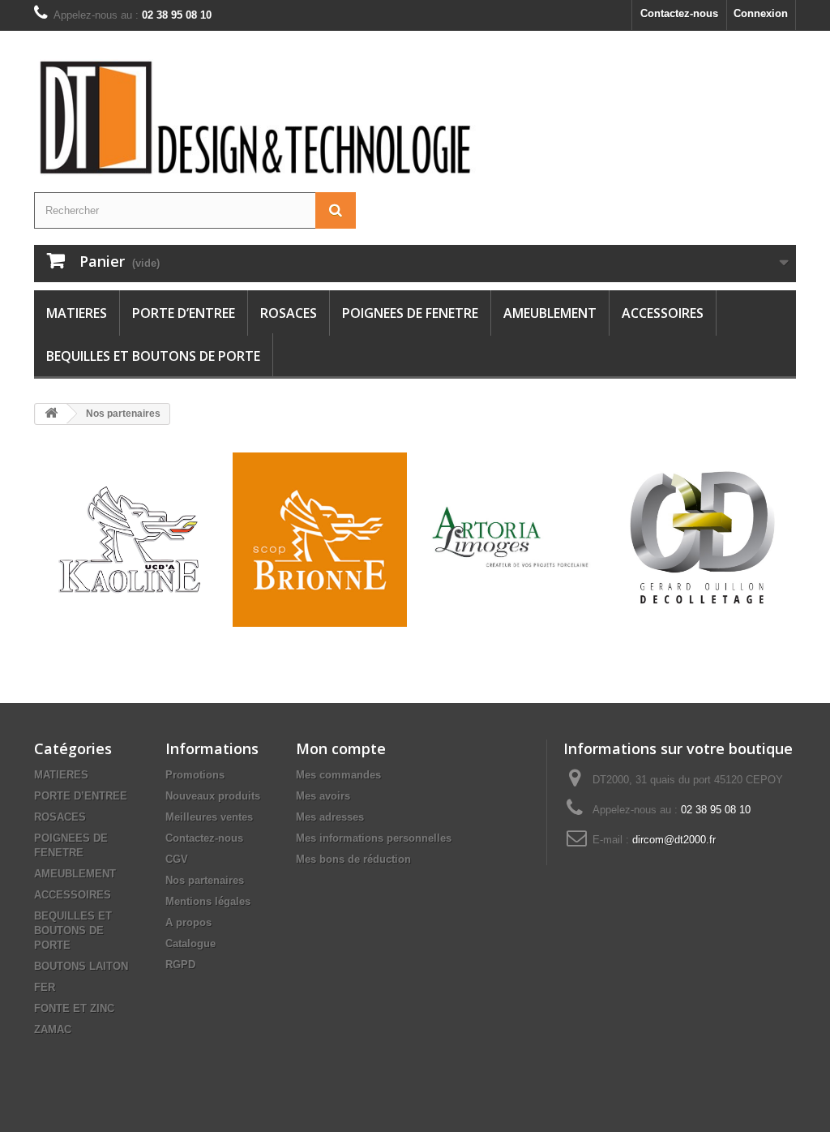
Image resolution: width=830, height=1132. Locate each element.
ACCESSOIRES (663, 313)
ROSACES (288, 313)
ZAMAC (52, 1029)
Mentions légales (207, 901)
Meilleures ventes (209, 817)
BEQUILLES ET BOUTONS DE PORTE (153, 356)
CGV (176, 859)
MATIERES (76, 313)
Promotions (195, 775)
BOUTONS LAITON (81, 966)
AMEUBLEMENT (550, 313)
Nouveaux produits (212, 796)
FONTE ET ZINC (74, 1008)
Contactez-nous (679, 13)
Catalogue (190, 943)
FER (44, 987)
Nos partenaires (204, 880)
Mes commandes (338, 775)
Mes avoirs (323, 796)
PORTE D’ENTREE (183, 313)
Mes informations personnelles (373, 838)
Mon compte (341, 748)
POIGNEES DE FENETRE (410, 313)
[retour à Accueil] (51, 414)
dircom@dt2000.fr (674, 840)
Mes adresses (330, 817)
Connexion (761, 13)
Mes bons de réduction (353, 859)
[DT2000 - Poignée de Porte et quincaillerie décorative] (257, 117)
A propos (188, 922)
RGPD (180, 964)
